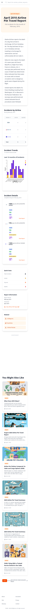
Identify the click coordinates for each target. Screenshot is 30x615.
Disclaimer (18, 596)
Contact (17, 603)
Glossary (4, 603)
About (3, 596)
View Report (22, 218)
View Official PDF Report (12, 307)
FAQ (3, 600)
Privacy (17, 600)
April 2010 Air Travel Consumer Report (18, 580)
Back (5, 580)
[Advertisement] (15, 352)
